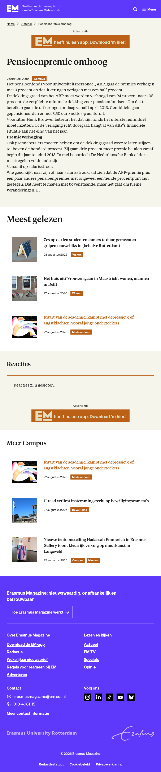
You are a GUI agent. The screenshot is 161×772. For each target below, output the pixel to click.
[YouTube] (120, 697)
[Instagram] (87, 697)
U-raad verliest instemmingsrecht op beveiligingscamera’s (96, 500)
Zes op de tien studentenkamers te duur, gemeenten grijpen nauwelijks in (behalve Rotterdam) (90, 242)
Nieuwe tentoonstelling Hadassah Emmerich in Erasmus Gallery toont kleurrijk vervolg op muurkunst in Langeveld (95, 545)
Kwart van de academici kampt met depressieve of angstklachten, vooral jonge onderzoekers (89, 320)
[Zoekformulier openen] (135, 9)
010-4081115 (24, 704)
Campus (39, 78)
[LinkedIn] (98, 697)
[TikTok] (109, 697)
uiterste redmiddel (128, 119)
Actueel (26, 24)
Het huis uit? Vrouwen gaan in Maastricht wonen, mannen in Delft (96, 281)
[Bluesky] (131, 697)
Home (11, 24)
